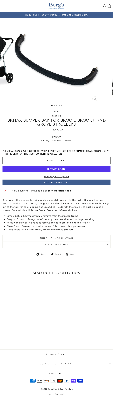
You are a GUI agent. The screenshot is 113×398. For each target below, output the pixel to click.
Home (56, 111)
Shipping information (56, 238)
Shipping (45, 140)
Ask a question (56, 244)
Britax (57, 116)
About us (56, 373)
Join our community (56, 363)
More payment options (56, 176)
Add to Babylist (56, 182)
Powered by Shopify (56, 394)
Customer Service (56, 354)
